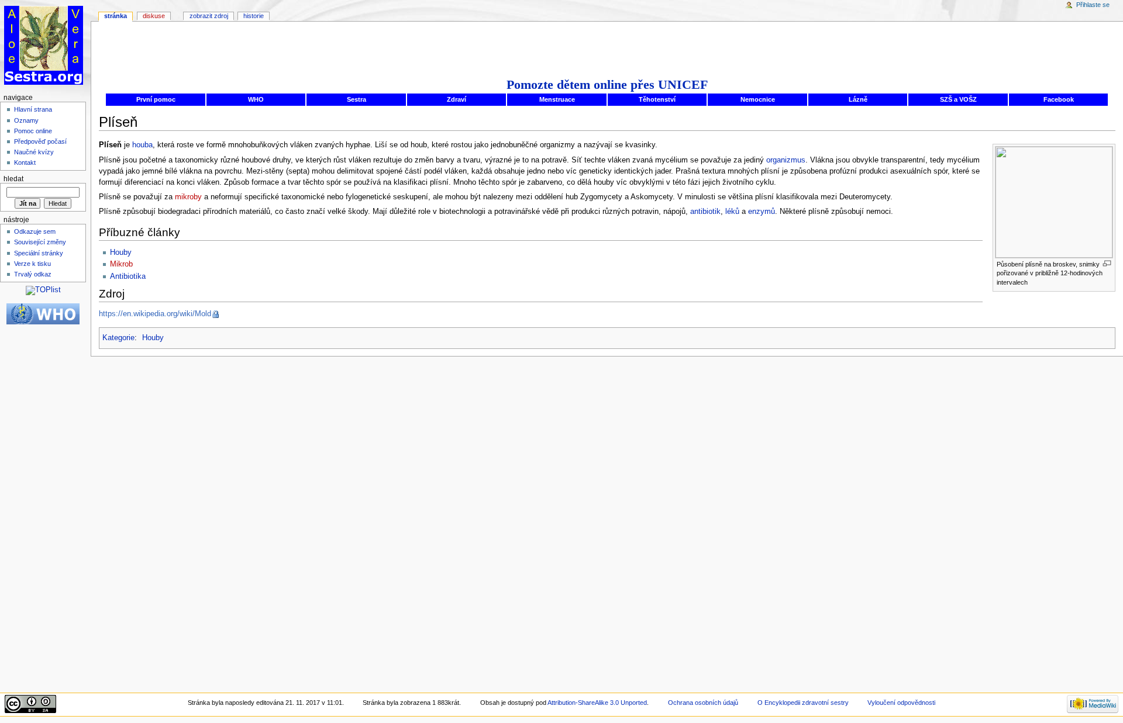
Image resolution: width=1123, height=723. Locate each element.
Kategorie (118, 338)
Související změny (40, 241)
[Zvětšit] (1107, 263)
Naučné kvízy (34, 151)
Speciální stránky (38, 253)
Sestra (356, 99)
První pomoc (155, 99)
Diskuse (154, 15)
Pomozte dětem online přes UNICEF (607, 85)
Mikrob (121, 264)
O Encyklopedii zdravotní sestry (803, 702)
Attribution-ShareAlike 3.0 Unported (597, 702)
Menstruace (557, 99)
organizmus (785, 160)
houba (142, 145)
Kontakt (25, 162)
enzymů (761, 211)
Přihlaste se (1093, 4)
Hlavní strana (33, 109)
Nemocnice (757, 99)
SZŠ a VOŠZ (958, 99)
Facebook (1058, 99)
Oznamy (26, 120)
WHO (256, 99)
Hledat (13, 178)
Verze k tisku (32, 263)
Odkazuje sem (35, 231)
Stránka (115, 15)
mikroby (188, 197)
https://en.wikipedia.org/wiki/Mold (155, 314)
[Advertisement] (607, 48)
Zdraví (456, 99)
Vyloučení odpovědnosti (901, 702)
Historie (253, 15)
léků (732, 211)
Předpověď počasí (40, 141)
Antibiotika (128, 276)
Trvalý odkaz (32, 274)
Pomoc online (33, 130)
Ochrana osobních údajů (703, 702)
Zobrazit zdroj (209, 15)
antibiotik (705, 211)
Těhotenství (657, 99)
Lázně (858, 99)
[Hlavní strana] (45, 45)
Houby (121, 252)
